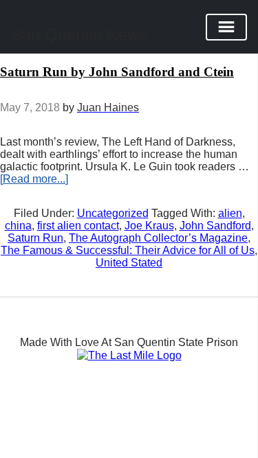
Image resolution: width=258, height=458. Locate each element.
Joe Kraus (149, 225)
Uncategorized (113, 213)
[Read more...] (34, 179)
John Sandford (215, 225)
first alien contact (78, 225)
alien (230, 213)
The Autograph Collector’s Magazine (158, 238)
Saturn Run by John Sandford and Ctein (117, 72)
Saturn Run (35, 238)
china (18, 225)
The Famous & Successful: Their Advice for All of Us (128, 250)
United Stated (129, 262)
